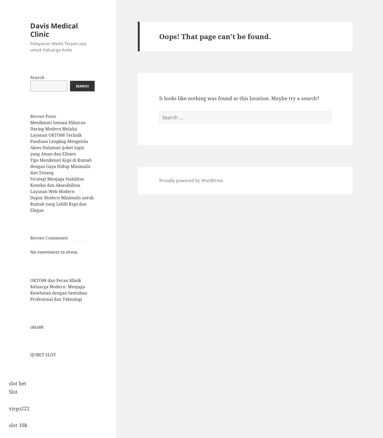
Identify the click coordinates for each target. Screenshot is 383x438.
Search (37, 77)
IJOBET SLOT (43, 355)
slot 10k (18, 425)
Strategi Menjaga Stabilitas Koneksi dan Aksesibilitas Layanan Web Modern (57, 185)
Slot (13, 391)
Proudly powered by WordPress (191, 180)
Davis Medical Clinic (54, 30)
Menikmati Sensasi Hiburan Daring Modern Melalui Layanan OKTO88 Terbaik (57, 129)
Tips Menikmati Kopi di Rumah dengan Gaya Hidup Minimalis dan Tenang (61, 166)
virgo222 (19, 408)
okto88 (37, 327)
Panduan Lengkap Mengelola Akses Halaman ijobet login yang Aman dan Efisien (59, 148)
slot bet (17, 383)
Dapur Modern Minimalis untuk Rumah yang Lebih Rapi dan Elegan (62, 204)
